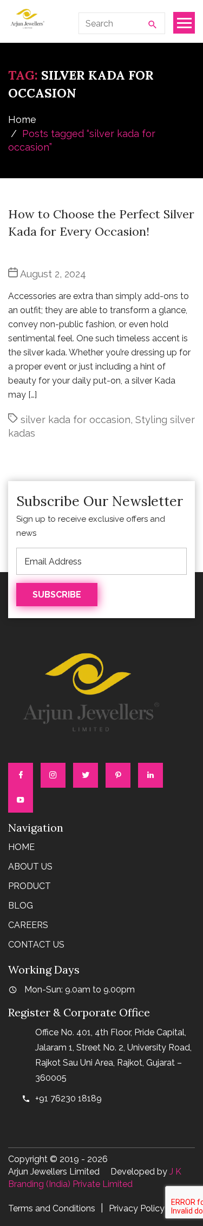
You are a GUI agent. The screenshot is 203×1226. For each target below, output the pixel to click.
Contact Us (36, 944)
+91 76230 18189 (68, 1098)
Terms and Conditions (51, 1208)
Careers (28, 925)
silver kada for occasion (75, 419)
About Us (30, 866)
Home (22, 119)
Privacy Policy (137, 1208)
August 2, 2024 (53, 274)
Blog (20, 905)
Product (29, 886)
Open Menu (184, 23)
